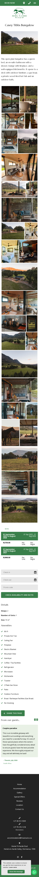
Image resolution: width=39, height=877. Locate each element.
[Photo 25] (10, 432)
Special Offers (19, 797)
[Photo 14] (28, 251)
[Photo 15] (19, 276)
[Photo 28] (19, 483)
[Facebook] (21, 857)
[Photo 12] (31, 230)
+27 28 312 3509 (19, 821)
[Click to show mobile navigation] (35, 3)
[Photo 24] (32, 411)
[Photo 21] (19, 364)
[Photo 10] (19, 210)
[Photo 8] (14, 189)
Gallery (19, 792)
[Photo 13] (10, 251)
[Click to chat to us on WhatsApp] (34, 872)
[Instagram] (17, 857)
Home (19, 784)
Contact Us (19, 809)
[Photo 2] (28, 99)
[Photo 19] (13, 341)
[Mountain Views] (10, 99)
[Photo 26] (28, 432)
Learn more (13, 867)
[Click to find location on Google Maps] (24, 3)
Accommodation (19, 788)
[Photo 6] (27, 141)
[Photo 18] (32, 323)
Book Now (10, 3)
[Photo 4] (31, 121)
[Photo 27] (19, 459)
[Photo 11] (13, 230)
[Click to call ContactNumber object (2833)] (29, 3)
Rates (7, 529)
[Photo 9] (31, 189)
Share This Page (14, 713)
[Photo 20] (31, 341)
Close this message (16, 872)
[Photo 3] (13, 121)
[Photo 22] (19, 390)
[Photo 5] (9, 141)
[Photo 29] (19, 509)
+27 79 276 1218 (19, 827)
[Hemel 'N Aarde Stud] (19, 13)
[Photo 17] (14, 323)
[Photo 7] (19, 167)
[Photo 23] (14, 411)
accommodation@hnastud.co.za (19, 838)
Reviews (19, 801)
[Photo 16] (19, 303)
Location (19, 805)
